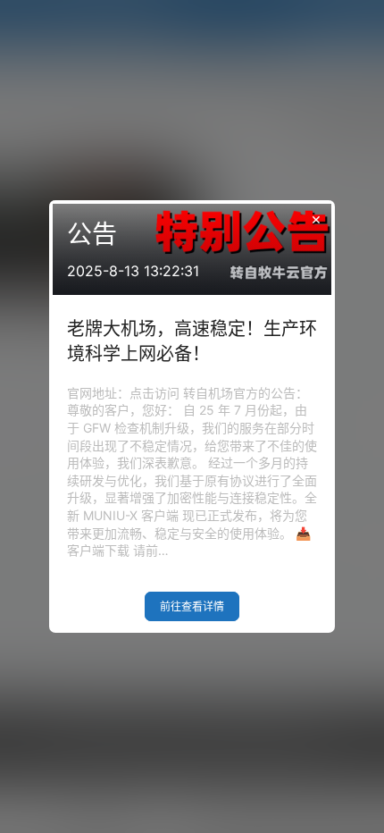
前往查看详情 (192, 606)
